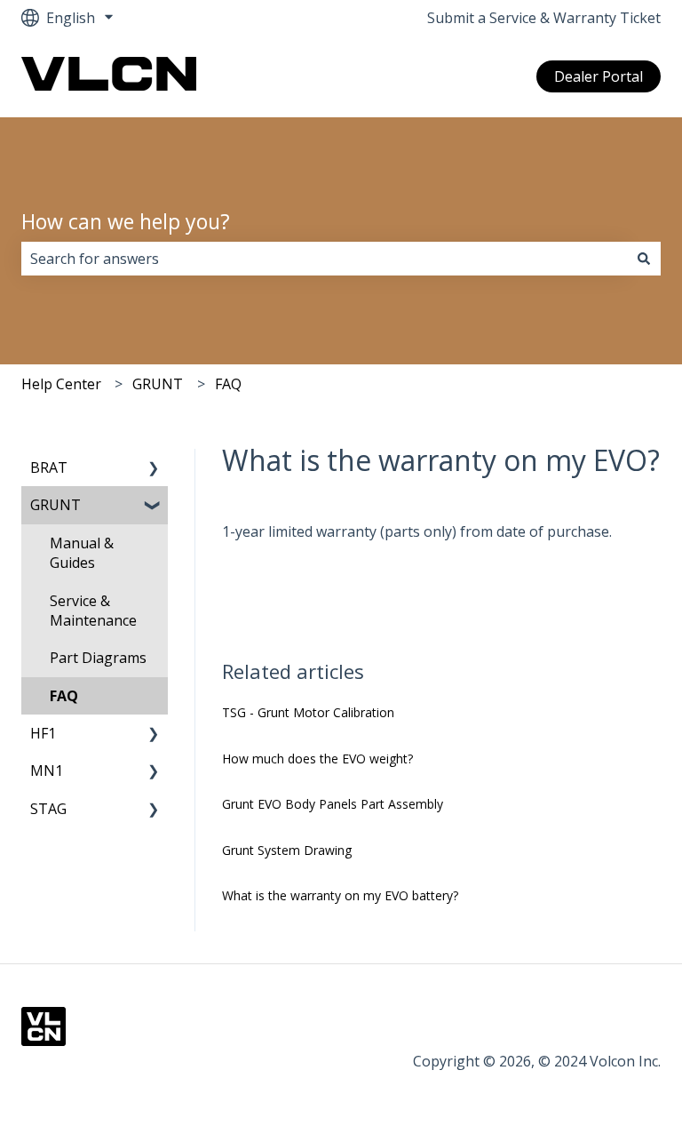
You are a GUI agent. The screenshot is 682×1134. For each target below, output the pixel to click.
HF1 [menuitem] (43, 733)
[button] (153, 469)
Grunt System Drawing (287, 850)
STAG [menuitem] (48, 809)
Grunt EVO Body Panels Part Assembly (332, 803)
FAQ (228, 384)
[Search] (644, 259)
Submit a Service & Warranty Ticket (544, 18)
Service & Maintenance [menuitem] (93, 610)
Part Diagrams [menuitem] (98, 657)
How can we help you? (125, 221)
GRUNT (157, 384)
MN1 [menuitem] (46, 770)
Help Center (61, 384)
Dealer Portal (598, 76)
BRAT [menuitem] (48, 467)
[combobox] (324, 259)
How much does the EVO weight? (317, 758)
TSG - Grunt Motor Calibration (308, 712)
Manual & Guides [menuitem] (82, 552)
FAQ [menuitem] (64, 696)
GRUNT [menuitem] (55, 505)
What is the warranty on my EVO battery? (340, 895)
